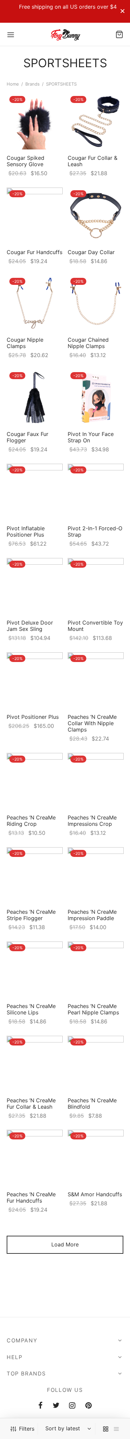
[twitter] (56, 1406)
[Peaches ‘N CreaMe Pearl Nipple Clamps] (96, 970)
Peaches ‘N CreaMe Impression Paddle (92, 914)
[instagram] (72, 1406)
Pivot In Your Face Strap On (91, 437)
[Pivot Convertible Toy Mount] (96, 586)
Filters (26, 1428)
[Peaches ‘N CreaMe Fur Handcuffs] (35, 1158)
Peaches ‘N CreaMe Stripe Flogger (31, 914)
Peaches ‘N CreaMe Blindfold (92, 1103)
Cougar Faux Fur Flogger (27, 437)
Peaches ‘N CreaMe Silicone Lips (31, 1008)
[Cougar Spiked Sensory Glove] (35, 121)
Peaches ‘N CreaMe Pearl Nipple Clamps (93, 1008)
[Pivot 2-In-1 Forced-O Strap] (96, 492)
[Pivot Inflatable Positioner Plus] (35, 492)
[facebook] (40, 1406)
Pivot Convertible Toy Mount (95, 625)
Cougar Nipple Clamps (25, 342)
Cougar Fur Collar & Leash (92, 160)
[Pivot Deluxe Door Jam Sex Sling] (35, 586)
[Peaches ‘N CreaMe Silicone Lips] (35, 970)
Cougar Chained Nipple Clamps (88, 342)
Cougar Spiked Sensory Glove (25, 160)
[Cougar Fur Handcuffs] (35, 216)
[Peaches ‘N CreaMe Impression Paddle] (96, 875)
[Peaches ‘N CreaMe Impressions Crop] (96, 781)
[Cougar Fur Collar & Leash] (96, 121)
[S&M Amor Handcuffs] (96, 1158)
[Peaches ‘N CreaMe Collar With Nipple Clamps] (96, 680)
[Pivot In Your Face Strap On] (96, 397)
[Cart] (119, 34)
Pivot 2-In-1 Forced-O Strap (95, 531)
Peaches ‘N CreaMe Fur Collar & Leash (31, 1103)
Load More (65, 1244)
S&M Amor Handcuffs (95, 1194)
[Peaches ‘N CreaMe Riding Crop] (35, 781)
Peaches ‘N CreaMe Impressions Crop (92, 820)
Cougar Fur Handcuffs (34, 251)
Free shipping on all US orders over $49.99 (61, 6)
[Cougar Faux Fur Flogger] (35, 397)
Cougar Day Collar (91, 251)
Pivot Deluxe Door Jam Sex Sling (30, 625)
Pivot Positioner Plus (33, 716)
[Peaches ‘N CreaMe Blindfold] (96, 1064)
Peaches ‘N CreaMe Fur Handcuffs (31, 1197)
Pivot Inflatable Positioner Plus (26, 531)
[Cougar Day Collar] (96, 216)
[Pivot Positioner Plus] (35, 680)
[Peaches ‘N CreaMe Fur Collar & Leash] (35, 1064)
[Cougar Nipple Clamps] (35, 303)
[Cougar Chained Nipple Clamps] (96, 303)
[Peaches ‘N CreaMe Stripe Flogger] (35, 875)
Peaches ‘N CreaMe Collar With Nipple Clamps (92, 723)
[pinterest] (88, 1406)
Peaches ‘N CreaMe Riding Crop (31, 820)
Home (13, 84)
